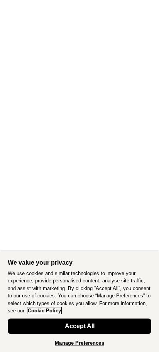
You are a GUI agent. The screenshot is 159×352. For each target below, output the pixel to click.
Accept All (80, 326)
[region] (79, 301)
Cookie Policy (44, 311)
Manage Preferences (79, 343)
